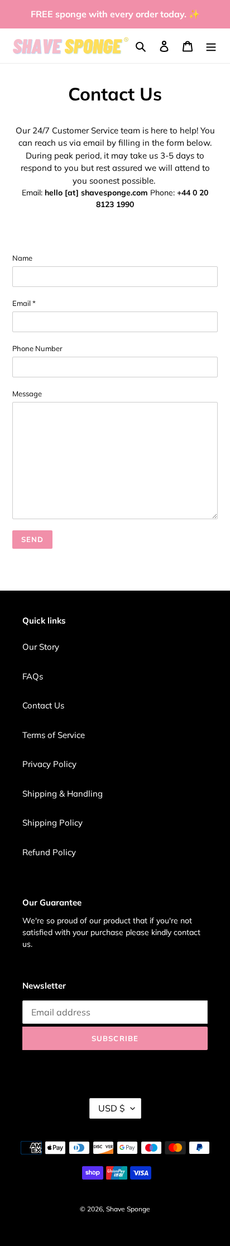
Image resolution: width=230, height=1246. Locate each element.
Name (22, 257)
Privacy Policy (49, 764)
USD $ (111, 1108)
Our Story (40, 646)
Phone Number (37, 348)
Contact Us (43, 705)
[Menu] (211, 46)
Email (24, 303)
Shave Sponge (128, 1209)
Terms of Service (53, 735)
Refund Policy (49, 852)
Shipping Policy (52, 822)
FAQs (32, 676)
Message (27, 393)
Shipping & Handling (62, 793)
